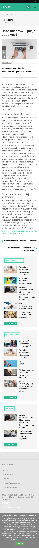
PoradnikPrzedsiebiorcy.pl (11, 483)
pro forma (18, 233)
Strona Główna (6, 15)
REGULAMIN (6, 505)
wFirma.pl (6, 470)
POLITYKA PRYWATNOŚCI (11, 507)
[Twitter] (4, 52)
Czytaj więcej (11, 323)
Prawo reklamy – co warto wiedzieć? (20, 241)
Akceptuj (19, 543)
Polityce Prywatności (21, 539)
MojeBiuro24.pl (8, 479)
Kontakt (5, 503)
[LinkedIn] (4, 56)
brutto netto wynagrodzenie (15, 231)
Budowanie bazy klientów (13, 68)
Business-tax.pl (8, 474)
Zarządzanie (26, 15)
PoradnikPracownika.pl (10, 487)
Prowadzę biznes (16, 15)
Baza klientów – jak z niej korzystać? (18, 72)
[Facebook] (4, 48)
